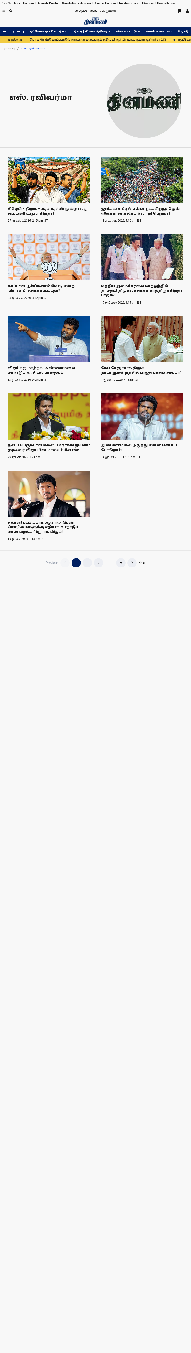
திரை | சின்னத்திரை (90, 31)
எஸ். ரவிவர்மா (33, 49)
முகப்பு (18, 31)
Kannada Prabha (47, 3)
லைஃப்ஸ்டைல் (157, 31)
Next (142, 563)
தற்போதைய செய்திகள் (48, 31)
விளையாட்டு (126, 31)
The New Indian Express (18, 3)
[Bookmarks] (180, 11)
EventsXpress (166, 3)
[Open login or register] (187, 11)
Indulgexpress (129, 3)
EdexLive (148, 3)
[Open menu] (3, 10)
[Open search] (10, 10)
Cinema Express (105, 3)
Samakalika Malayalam (76, 3)
